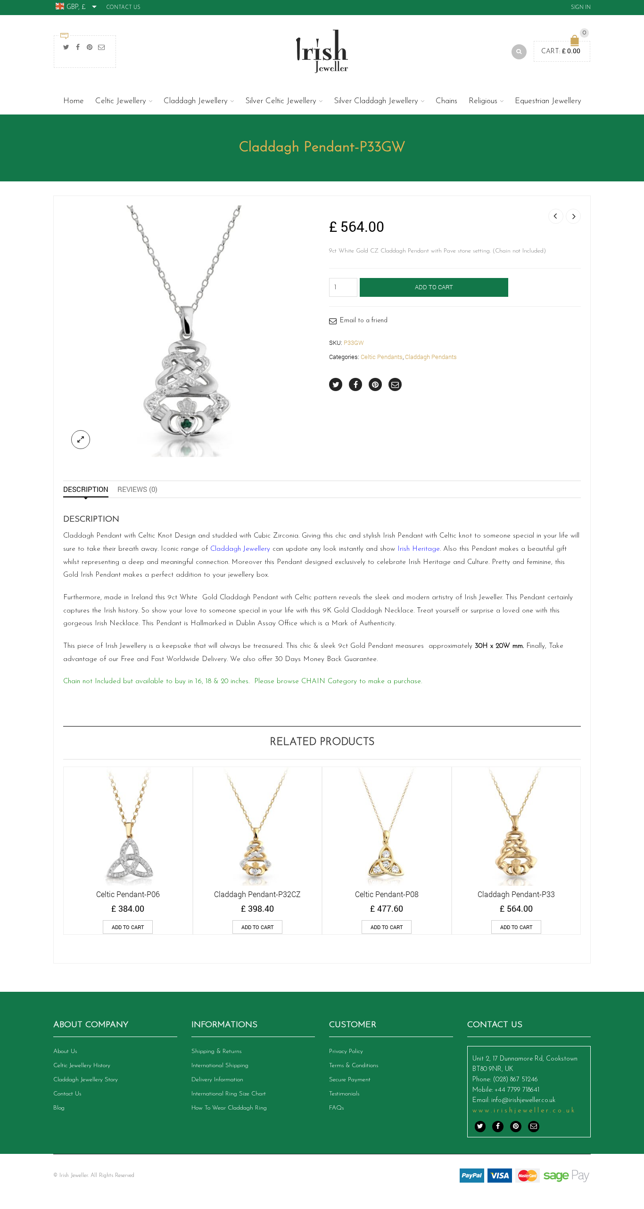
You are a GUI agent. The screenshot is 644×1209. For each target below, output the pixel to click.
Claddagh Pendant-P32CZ (257, 894)
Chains (446, 101)
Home (73, 101)
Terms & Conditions (353, 1065)
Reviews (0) (137, 489)
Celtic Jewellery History (81, 1065)
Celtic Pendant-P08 (387, 894)
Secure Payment (350, 1080)
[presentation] (50, 837)
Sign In (581, 7)
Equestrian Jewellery (548, 101)
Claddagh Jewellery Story (85, 1080)
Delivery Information (217, 1080)
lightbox (80, 439)
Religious (483, 101)
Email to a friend (364, 320)
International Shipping (219, 1065)
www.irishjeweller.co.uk (524, 1110)
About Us (65, 1051)
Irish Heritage (418, 549)
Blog (59, 1108)
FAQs (336, 1108)
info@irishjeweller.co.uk (523, 1100)
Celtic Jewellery (120, 101)
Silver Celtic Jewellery (280, 101)
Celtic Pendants (382, 356)
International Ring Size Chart (228, 1094)
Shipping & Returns (216, 1051)
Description (85, 489)
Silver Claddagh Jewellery (376, 101)
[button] (128, 927)
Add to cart (434, 287)
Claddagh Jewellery (196, 101)
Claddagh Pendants (431, 356)
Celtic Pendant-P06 (128, 894)
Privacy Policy (346, 1051)
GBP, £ (76, 7)
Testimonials (344, 1094)
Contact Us (123, 7)
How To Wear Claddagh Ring (229, 1108)
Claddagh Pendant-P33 (516, 894)
